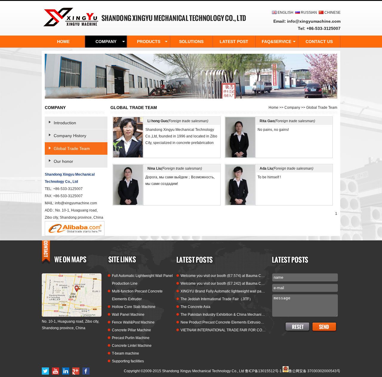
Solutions (191, 41)
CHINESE (332, 12)
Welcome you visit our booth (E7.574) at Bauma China (223, 276)
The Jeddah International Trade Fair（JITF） (217, 299)
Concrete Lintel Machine (132, 346)
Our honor (63, 161)
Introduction (65, 122)
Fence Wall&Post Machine (133, 322)
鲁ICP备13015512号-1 (263, 371)
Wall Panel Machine (128, 314)
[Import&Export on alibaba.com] (74, 235)
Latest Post (234, 41)
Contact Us (319, 41)
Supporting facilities (128, 361)
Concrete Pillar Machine (131, 330)
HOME (63, 41)
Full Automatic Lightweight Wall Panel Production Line (142, 280)
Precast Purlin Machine (131, 338)
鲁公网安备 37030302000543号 (314, 370)
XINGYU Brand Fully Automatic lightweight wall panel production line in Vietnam (223, 291)
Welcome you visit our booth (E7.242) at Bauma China (223, 283)
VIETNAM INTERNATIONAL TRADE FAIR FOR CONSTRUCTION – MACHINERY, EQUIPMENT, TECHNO (223, 330)
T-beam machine (125, 353)
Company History (70, 135)
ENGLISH (285, 12)
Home (273, 107)
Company (292, 107)
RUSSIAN (309, 12)
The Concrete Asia (195, 307)
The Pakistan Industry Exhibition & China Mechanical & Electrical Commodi (223, 314)
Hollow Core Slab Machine (133, 307)
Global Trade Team (72, 148)
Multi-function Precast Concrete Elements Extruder (137, 295)
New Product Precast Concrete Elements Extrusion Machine (223, 322)
